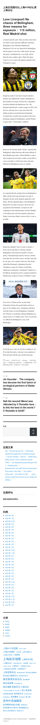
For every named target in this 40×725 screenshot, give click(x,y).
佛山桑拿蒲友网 (21, 672)
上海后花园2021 (27, 652)
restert (7, 633)
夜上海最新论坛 (18, 683)
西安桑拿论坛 (24, 708)
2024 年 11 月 (10, 553)
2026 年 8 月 (9, 515)
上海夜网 (16, 655)
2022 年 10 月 (10, 602)
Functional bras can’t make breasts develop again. (21, 468)
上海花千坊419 (32, 663)
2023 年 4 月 (9, 588)
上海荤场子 (15, 666)
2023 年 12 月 (10, 582)
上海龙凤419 (21, 669)
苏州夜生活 (17, 365)
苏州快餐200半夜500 (10, 708)
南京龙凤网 (8, 683)
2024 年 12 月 (10, 550)
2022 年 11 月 (10, 599)
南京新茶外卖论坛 (12, 679)
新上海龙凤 (27, 690)
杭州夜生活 (18, 693)
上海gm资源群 (9, 651)
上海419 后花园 (10, 648)
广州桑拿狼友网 (27, 363)
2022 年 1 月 (9, 605)
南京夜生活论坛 (23, 676)
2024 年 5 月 (9, 567)
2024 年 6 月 (9, 564)
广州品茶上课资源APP (8, 690)
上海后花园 (18, 652)
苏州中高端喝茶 (12, 700)
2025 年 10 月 (10, 521)
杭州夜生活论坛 (28, 694)
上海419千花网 (22, 648)
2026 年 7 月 (9, 518)
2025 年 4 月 (9, 538)
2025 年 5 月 (9, 536)
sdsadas (24, 360)
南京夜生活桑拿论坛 (10, 676)
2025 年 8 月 (9, 527)
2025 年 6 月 (9, 533)
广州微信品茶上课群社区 (14, 363)
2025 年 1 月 (9, 547)
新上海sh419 (18, 690)
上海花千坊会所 (7, 666)
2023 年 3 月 (9, 590)
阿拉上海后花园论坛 (9, 711)
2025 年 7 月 (9, 530)
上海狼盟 (25, 663)
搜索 (4, 426)
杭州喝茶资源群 (8, 694)
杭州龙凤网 (22, 697)
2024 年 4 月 (9, 570)
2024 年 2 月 (9, 576)
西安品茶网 (25, 365)
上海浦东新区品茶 (17, 663)
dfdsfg (7, 621)
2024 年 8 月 (9, 559)
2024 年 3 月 (9, 573)
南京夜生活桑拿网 (31, 672)
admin (8, 360)
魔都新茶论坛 (20, 710)
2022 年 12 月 (10, 596)
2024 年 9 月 (9, 556)
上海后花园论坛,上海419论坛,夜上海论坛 (20, 8)
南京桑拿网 (26, 679)
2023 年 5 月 (9, 585)
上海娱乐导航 (27, 659)
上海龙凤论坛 (9, 672)
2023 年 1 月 (9, 593)
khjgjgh (7, 630)
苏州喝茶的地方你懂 (11, 704)
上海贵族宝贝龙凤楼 (9, 669)
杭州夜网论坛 (6, 697)
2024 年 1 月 (9, 579)
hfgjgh (7, 627)
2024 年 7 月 (9, 562)
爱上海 (28, 697)
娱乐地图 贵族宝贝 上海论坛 (16, 686)
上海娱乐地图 (12, 659)
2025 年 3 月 (9, 541)
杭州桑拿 (14, 696)
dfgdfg (7, 624)
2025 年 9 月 (9, 524)
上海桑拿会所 (7, 663)
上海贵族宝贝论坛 (25, 666)
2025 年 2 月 (9, 544)
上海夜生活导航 (7, 655)
